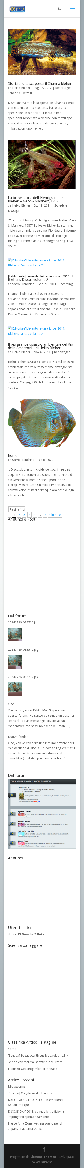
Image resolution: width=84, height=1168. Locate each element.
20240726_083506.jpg (23, 622)
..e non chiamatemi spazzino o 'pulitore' (35, 1062)
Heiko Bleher (21, 88)
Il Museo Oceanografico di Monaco (32, 1069)
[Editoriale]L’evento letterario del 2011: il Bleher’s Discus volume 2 (40, 278)
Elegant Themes (43, 1157)
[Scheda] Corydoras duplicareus (30, 1093)
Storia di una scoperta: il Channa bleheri (40, 83)
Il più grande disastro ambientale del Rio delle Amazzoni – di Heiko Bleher (40, 346)
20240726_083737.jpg (23, 677)
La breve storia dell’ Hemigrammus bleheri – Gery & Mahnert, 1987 (36, 199)
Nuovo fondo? (18, 737)
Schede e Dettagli (20, 93)
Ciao (11, 704)
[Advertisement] (42, 565)
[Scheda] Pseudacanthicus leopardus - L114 (38, 1055)
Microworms (17, 1086)
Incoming (66, 284)
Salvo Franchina (23, 284)
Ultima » (55, 515)
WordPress (44, 1162)
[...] (68, 726)
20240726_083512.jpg (23, 649)
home (12, 455)
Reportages (63, 88)
